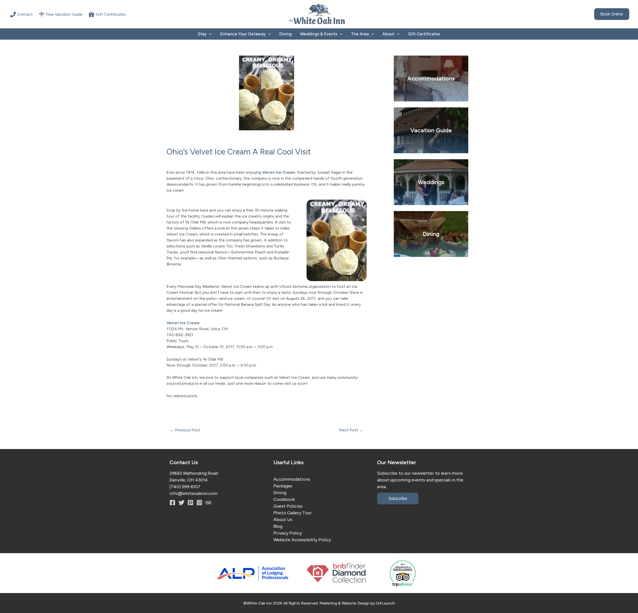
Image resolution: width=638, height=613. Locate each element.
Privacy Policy (287, 533)
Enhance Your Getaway (243, 33)
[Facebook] (172, 503)
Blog (277, 526)
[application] (209, 34)
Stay (202, 33)
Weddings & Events (318, 33)
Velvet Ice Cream (278, 172)
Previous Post (185, 430)
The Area (360, 33)
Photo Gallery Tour (292, 513)
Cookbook (284, 499)
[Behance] (199, 503)
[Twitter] (181, 503)
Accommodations (291, 479)
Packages (282, 486)
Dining (285, 33)
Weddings (431, 182)
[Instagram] (190, 503)
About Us (282, 519)
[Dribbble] (208, 503)
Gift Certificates (424, 33)
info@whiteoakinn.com (193, 493)
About (388, 33)
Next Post (351, 430)
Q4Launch (385, 603)
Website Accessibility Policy (302, 539)
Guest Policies (288, 506)
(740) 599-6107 (184, 486)
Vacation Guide (431, 130)
